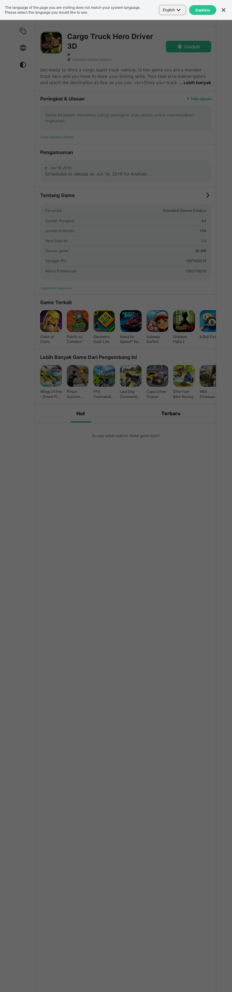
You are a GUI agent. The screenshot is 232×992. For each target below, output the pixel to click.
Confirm (202, 10)
